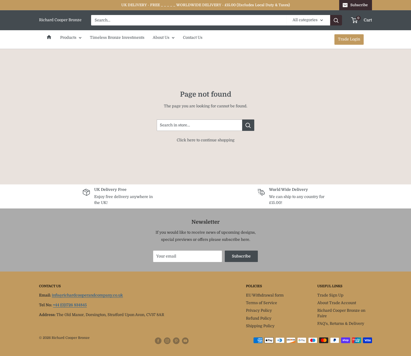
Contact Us (192, 37)
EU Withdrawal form (265, 295)
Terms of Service (261, 303)
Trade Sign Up (330, 295)
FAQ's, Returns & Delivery (340, 323)
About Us (161, 37)
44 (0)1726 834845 (70, 305)
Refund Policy (258, 318)
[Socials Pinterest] (176, 340)
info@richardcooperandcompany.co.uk (87, 295)
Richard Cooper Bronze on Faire (341, 313)
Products (68, 37)
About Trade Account (336, 303)
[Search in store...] (248, 125)
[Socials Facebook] (158, 340)
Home (49, 37)
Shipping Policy (260, 326)
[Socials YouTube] (185, 340)
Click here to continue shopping (206, 140)
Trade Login (349, 39)
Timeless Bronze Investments (117, 37)
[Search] (336, 20)
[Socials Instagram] (167, 340)
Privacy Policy (259, 310)
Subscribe (359, 5)
